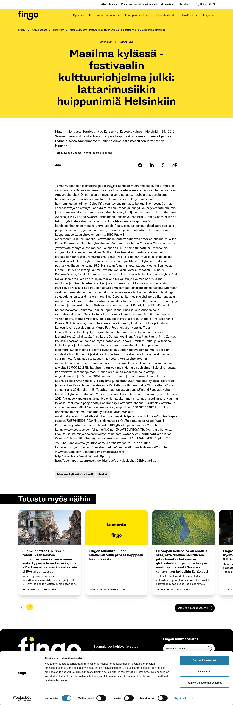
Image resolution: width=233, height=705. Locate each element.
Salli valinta (204, 671)
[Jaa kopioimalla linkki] (175, 165)
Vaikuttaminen (106, 15)
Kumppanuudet (134, 15)
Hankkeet (187, 15)
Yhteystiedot (168, 4)
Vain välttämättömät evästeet (204, 682)
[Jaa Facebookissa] (140, 165)
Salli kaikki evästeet (204, 660)
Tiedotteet (58, 30)
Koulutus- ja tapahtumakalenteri (139, 4)
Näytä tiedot (181, 698)
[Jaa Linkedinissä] (152, 165)
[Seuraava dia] (29, 607)
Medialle (183, 4)
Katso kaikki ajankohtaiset (191, 608)
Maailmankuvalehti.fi (177, 648)
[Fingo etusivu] (28, 15)
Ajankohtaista (109, 4)
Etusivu (22, 30)
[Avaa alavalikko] (89, 15)
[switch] (101, 698)
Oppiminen (79, 15)
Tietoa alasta (162, 15)
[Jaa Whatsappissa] (163, 165)
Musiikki (103, 474)
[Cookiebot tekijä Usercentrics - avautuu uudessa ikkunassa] (22, 698)
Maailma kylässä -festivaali (75, 474)
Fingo (206, 15)
